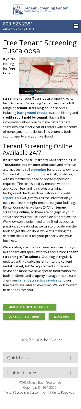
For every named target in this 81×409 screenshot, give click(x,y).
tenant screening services (38, 280)
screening (38, 169)
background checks (32, 112)
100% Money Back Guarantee (39, 382)
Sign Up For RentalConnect (29, 307)
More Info (61, 316)
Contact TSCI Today (24, 316)
